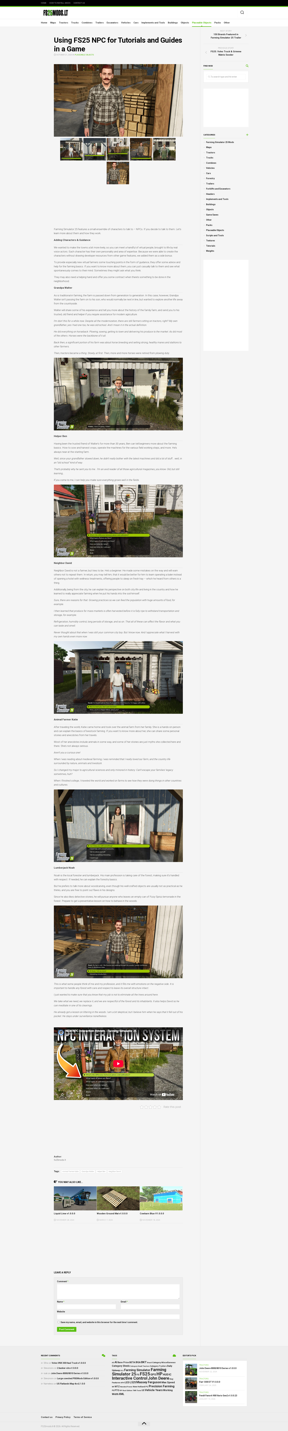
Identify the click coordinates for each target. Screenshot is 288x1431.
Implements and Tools (153, 22)
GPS (153, 1374)
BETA (132, 1362)
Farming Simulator (137, 1370)
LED (127, 1382)
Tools (139, 1391)
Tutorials (210, 246)
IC (170, 1374)
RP (121, 1391)
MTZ (117, 1386)
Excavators (112, 22)
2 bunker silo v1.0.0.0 (67, 1368)
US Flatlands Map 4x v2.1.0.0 (71, 1383)
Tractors (63, 22)
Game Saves (212, 215)
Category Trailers (158, 1366)
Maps (53, 22)
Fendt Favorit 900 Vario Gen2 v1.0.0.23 (218, 1395)
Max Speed (168, 1382)
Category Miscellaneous (164, 1362)
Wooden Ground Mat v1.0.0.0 (112, 1213)
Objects (185, 22)
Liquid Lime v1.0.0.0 (64, 1213)
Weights (210, 251)
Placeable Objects (201, 22)
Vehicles (125, 22)
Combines (87, 22)
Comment (62, 1281)
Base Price (123, 1362)
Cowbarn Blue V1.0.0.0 (152, 1213)
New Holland (139, 1386)
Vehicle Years (154, 1390)
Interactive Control (129, 1378)
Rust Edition (127, 1391)
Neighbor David (115, 1171)
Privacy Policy (63, 1417)
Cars (136, 22)
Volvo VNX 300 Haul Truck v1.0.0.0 (69, 1363)
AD (113, 1363)
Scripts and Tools (215, 235)
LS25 (133, 1382)
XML (121, 1394)
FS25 (145, 1373)
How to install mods (59, 3)
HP (159, 1373)
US (143, 1390)
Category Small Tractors (139, 1366)
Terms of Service (83, 1417)
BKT (144, 1362)
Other (227, 22)
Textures (210, 240)
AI (116, 1362)
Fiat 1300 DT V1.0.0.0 (209, 1382)
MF (113, 1387)
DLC (122, 1371)
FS (138, 1374)
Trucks (75, 22)
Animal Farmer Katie (70, 1171)
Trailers (99, 22)
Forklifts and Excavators (218, 189)
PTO (117, 1390)
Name (60, 1301)
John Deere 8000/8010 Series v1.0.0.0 (69, 1373)
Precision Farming (161, 1386)
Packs (217, 22)
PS (113, 1390)
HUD (165, 1374)
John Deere (158, 1378)
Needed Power (126, 1387)
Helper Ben (101, 1171)
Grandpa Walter (88, 1171)
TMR (134, 1391)
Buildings (173, 22)
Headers (210, 194)
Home (43, 3)
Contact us (79, 3)
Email (124, 1301)
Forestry (210, 178)
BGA (138, 1362)
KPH (122, 1383)
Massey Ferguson (148, 1382)
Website (61, 1311)
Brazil (149, 1363)
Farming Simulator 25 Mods (220, 142)
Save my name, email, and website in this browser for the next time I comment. (99, 1322)
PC (147, 1386)
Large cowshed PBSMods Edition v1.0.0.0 (78, 1378)
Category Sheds (121, 1365)
